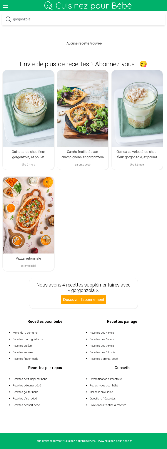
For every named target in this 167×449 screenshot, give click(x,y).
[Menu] (5, 5)
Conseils (122, 367)
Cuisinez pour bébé (89, 8)
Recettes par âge (122, 321)
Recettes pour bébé (45, 321)
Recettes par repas (45, 367)
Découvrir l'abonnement (83, 299)
